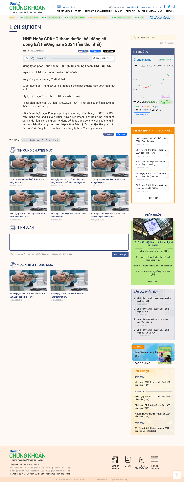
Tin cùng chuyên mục (35, 150)
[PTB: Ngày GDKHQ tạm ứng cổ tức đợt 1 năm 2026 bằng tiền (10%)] (28, 280)
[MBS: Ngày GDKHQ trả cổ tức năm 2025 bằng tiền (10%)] (69, 200)
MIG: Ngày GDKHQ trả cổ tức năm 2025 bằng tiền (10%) (152, 398)
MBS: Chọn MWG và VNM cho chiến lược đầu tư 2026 (152, 321)
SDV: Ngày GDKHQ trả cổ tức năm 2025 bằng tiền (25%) (152, 406)
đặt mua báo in (69, 7)
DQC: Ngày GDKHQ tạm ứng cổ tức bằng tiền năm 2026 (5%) (151, 186)
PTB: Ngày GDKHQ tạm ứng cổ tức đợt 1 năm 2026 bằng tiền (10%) (27, 295)
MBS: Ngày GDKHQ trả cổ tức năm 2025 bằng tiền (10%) (68, 215)
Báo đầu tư (131, 7)
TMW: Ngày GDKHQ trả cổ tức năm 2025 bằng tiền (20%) (27, 181)
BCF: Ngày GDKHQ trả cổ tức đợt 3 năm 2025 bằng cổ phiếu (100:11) (108, 215)
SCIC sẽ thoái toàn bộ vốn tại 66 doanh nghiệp (153, 273)
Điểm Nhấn (153, 215)
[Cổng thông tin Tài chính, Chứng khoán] (27, 7)
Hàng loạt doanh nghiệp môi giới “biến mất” (153, 265)
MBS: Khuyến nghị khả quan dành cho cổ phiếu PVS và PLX (154, 331)
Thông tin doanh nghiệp (98, 11)
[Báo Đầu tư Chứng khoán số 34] (164, 355)
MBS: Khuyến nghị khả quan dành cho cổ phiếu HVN (154, 299)
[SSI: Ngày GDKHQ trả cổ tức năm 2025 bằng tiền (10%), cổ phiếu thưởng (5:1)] (69, 166)
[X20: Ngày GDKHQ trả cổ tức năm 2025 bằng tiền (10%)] (110, 166)
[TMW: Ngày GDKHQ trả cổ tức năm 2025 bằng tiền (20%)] (28, 166)
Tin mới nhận (141, 130)
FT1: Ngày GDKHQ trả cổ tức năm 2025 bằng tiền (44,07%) (151, 175)
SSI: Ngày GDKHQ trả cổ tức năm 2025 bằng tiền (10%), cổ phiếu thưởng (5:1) (67, 181)
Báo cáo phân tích (146, 291)
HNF (57, 140)
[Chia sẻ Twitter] (167, 6)
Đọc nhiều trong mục (35, 265)
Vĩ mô (78, 11)
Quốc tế (130, 11)
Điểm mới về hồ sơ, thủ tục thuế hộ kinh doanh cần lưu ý (153, 258)
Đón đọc (138, 347)
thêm (169, 11)
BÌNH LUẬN (25, 227)
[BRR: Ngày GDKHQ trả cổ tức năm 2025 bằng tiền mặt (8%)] (69, 280)
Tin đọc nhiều (163, 130)
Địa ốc (118, 11)
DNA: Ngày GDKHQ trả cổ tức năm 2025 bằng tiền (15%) (151, 151)
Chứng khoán (64, 11)
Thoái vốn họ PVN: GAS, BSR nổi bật (153, 251)
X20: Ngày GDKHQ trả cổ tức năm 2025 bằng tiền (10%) (108, 181)
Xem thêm (153, 198)
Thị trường (140, 51)
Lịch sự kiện (25, 27)
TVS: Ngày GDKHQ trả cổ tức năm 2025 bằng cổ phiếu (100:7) (151, 163)
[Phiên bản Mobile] (172, 6)
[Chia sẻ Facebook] (163, 6)
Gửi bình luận (120, 254)
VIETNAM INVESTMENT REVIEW (150, 7)
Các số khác (142, 363)
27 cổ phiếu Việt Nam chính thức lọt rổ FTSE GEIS (153, 244)
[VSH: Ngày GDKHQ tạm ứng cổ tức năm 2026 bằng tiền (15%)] (28, 200)
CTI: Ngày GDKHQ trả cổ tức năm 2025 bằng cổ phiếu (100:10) (152, 429)
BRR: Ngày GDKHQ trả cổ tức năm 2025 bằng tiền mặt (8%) (68, 295)
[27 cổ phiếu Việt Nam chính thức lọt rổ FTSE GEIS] (153, 229)
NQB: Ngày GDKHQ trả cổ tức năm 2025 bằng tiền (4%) (151, 139)
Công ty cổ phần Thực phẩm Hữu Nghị (37, 140)
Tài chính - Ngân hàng (150, 11)
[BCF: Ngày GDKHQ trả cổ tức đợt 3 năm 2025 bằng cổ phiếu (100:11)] (110, 200)
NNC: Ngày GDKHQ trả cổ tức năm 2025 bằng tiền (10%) (152, 415)
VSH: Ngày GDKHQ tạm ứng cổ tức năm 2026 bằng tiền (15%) (27, 215)
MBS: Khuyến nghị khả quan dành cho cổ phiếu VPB (154, 310)
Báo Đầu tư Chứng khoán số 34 (148, 354)
